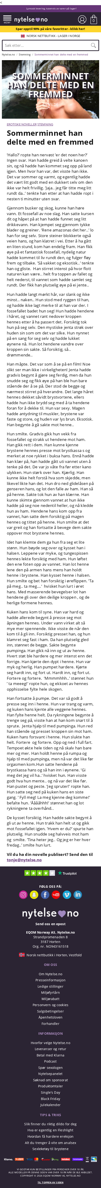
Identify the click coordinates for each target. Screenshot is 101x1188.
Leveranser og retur (50, 1049)
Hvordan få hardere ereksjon (50, 1136)
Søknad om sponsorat (50, 1080)
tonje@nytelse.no (24, 859)
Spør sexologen (50, 1067)
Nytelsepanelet (50, 1073)
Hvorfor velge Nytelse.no (50, 1043)
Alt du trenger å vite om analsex (50, 1142)
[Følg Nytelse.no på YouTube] (56, 897)
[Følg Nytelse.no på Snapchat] (34, 897)
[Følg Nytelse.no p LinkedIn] (78, 897)
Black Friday (50, 1098)
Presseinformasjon (50, 980)
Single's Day (50, 1092)
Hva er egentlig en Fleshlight (50, 1130)
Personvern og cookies (50, 1005)
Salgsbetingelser (50, 1011)
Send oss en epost (50, 924)
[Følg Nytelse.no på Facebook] (45, 897)
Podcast (50, 1061)
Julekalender (50, 1105)
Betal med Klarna (50, 1055)
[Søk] (93, 45)
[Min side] (82, 19)
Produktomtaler (50, 1086)
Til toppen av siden (50, 1182)
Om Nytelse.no (50, 974)
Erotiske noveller (22, 124)
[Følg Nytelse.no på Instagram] (23, 897)
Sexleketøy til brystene (50, 1149)
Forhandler (50, 1023)
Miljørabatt (50, 999)
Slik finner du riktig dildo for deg (50, 1124)
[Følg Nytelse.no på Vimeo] (67, 897)
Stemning (45, 124)
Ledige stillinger (50, 986)
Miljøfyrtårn (50, 992)
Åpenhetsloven (50, 1017)
